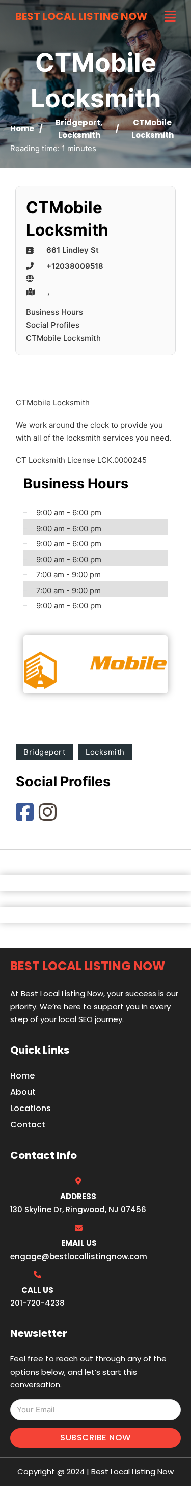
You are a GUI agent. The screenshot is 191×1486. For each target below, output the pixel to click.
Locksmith (79, 135)
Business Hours (54, 312)
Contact (27, 1124)
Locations (30, 1108)
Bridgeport (78, 122)
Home (22, 128)
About (23, 1092)
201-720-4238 (37, 1303)
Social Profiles (52, 325)
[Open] (170, 16)
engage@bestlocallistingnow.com (78, 1256)
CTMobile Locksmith (63, 338)
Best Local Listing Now (81, 16)
